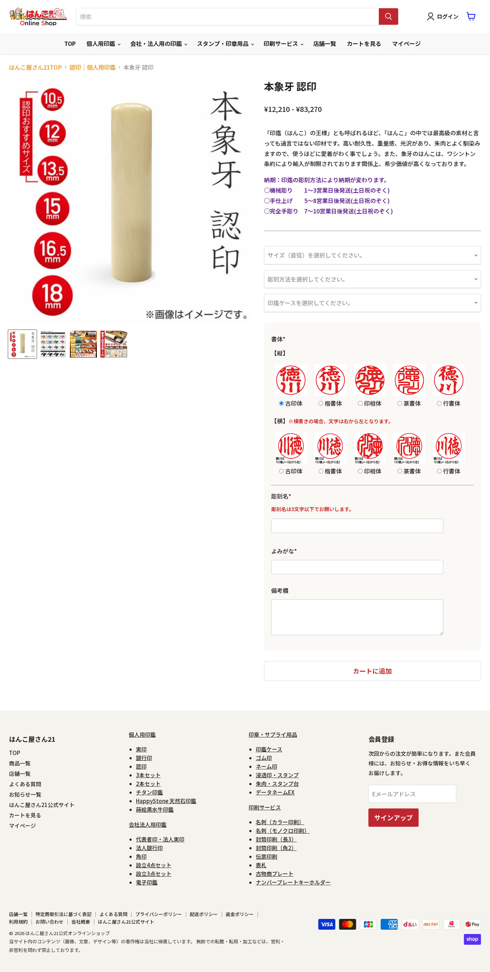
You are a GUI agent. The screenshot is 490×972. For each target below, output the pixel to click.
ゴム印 (264, 757)
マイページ (406, 43)
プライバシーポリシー (158, 914)
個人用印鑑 (101, 43)
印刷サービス (282, 43)
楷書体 (332, 402)
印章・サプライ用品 (273, 734)
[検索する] (388, 16)
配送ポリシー (204, 914)
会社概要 (80, 921)
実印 (141, 749)
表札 (261, 865)
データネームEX (275, 792)
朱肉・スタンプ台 (277, 783)
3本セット (148, 775)
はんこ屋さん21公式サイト (42, 804)
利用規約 (18, 921)
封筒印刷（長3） (276, 839)
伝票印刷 (266, 856)
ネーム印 (266, 766)
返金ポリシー (240, 914)
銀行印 (144, 757)
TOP (70, 43)
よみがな (284, 551)
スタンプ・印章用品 (223, 43)
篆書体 (411, 402)
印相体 (372, 402)
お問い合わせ (49, 921)
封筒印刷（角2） (276, 847)
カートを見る (364, 43)
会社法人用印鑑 (147, 824)
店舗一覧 (324, 43)
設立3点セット (153, 873)
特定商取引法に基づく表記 (63, 914)
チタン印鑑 (149, 792)
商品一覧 (19, 763)
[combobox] (227, 16)
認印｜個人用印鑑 (93, 67)
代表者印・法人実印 (160, 839)
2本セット (148, 783)
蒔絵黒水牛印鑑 (155, 809)
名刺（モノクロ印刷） (283, 830)
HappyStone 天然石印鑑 (166, 801)
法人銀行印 (149, 847)
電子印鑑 (146, 882)
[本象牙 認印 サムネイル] (22, 344)
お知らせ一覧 (25, 794)
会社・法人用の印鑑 (156, 43)
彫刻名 (281, 496)
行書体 (451, 402)
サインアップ (393, 817)
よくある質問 (25, 784)
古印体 (293, 402)
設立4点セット (153, 865)
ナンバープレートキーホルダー (293, 882)
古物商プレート (274, 873)
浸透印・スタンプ (277, 775)
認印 (141, 766)
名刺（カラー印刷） (280, 822)
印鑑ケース (269, 749)
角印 (141, 856)
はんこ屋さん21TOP (35, 67)
